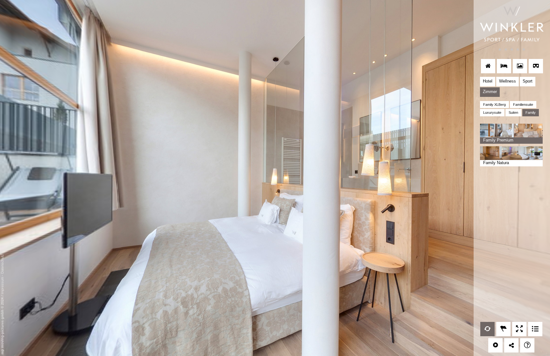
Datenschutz (2, 264)
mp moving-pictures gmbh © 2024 (2, 325)
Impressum (2, 285)
